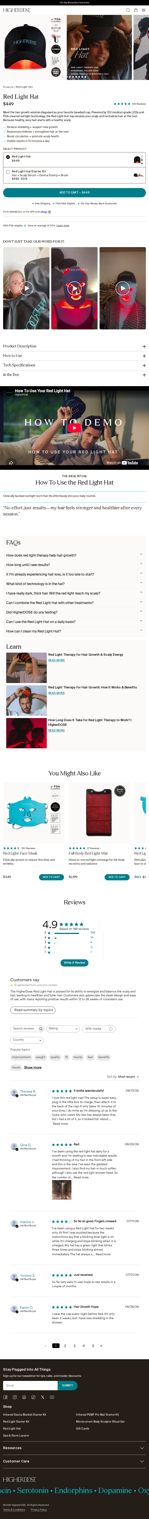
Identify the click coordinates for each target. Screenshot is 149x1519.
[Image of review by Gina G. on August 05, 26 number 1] (61, 1189)
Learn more (62, 225)
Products (8, 87)
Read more (60, 1124)
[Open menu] (143, 10)
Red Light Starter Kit (16, 1421)
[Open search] (128, 10)
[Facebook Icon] (5, 1397)
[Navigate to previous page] (46, 1345)
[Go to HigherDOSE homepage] (16, 10)
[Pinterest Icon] (24, 1397)
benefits (103, 1057)
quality (55, 1057)
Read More (56, 660)
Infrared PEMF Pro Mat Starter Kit (97, 1414)
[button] (65, 77)
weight (40, 1057)
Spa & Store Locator (16, 1435)
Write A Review (74, 962)
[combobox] (63, 1029)
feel (90, 1057)
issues (16, 1067)
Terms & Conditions (14, 1509)
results (77, 1057)
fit (66, 1057)
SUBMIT (67, 1385)
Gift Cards (82, 1428)
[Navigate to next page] (102, 1345)
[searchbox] (23, 1029)
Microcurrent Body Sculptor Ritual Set (100, 1421)
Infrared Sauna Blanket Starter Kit (24, 1414)
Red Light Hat (24, 87)
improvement (21, 1057)
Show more (33, 1067)
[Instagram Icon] (14, 1397)
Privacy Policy (39, 1509)
